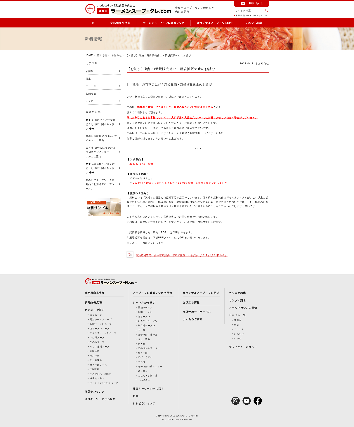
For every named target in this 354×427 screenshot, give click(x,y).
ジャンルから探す (144, 302)
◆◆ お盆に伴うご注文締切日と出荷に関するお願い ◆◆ (100, 124)
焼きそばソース (98, 365)
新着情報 (101, 55)
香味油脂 (95, 351)
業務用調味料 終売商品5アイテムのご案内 (101, 138)
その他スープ (97, 342)
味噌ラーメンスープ (101, 324)
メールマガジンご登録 (243, 307)
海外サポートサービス (197, 311)
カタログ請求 (237, 292)
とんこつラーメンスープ (103, 333)
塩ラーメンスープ (99, 328)
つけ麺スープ (97, 337)
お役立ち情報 (191, 302)
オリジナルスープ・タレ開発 (201, 292)
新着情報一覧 (237, 315)
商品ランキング (94, 391)
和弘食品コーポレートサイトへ (252, 15)
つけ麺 (141, 330)
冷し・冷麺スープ (99, 346)
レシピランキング (144, 403)
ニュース (91, 86)
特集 (88, 78)
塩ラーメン (144, 316)
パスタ (141, 362)
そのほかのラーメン (149, 348)
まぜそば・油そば (147, 334)
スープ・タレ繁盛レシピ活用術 (152, 292)
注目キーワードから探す (100, 399)
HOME (89, 55)
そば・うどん (145, 357)
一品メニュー (145, 380)
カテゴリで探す (94, 309)
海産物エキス (97, 378)
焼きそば (143, 353)
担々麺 (141, 344)
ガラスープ (96, 315)
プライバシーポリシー (243, 347)
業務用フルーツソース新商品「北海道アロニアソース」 (100, 184)
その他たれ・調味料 (101, 374)
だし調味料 (96, 360)
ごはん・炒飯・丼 (147, 375)
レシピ (90, 101)
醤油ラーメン (145, 307)
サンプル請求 (237, 300)
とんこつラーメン (147, 321)
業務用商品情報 (94, 292)
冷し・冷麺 (144, 339)
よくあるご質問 (192, 319)
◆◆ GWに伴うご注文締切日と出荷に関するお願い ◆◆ (100, 168)
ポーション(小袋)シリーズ (104, 383)
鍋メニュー (144, 371)
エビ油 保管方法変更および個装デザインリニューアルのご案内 (100, 152)
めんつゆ (95, 355)
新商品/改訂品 (94, 302)
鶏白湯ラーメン (146, 325)
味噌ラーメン (145, 312)
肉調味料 (95, 369)
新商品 (90, 71)
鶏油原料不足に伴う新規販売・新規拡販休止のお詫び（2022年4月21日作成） (182, 255)
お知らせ (117, 55)
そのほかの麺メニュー (150, 366)
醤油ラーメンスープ (101, 319)
